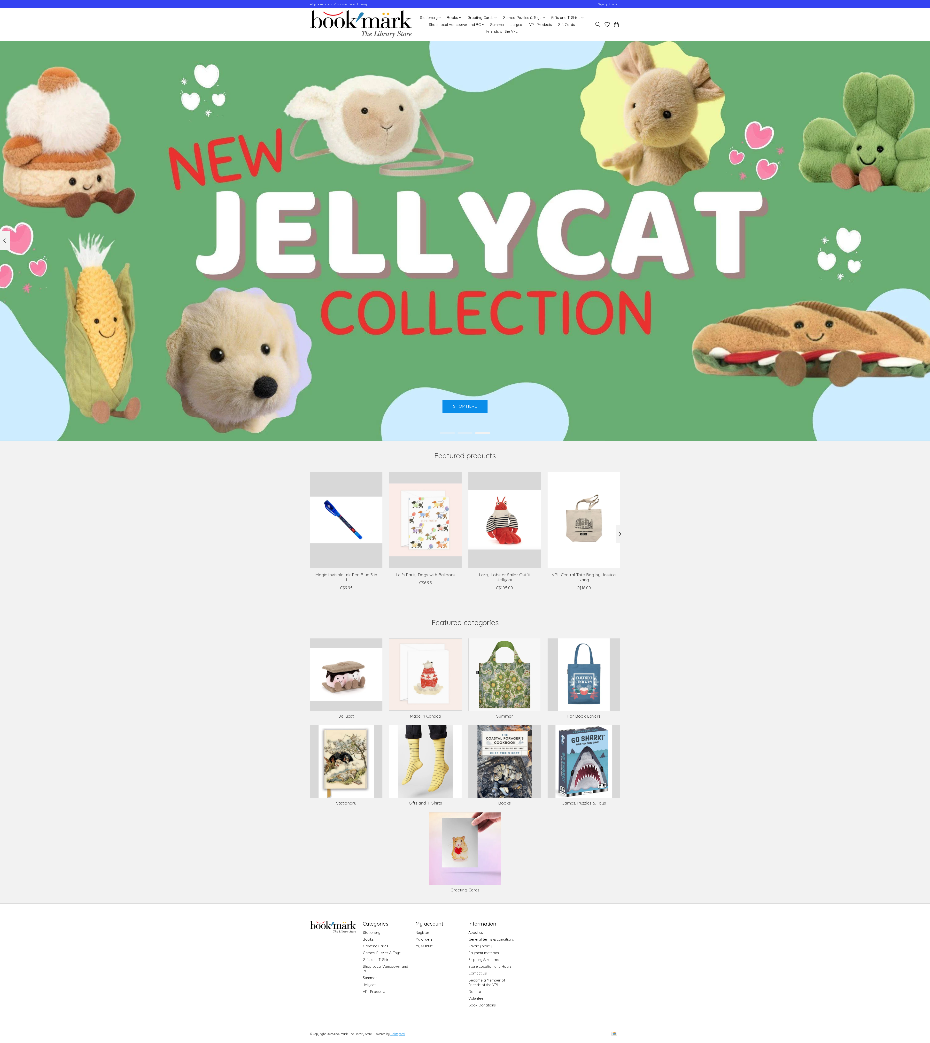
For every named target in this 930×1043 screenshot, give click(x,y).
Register (422, 932)
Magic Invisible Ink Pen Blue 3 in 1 (346, 577)
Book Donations (482, 1005)
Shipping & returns (483, 959)
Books (504, 802)
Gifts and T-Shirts (425, 802)
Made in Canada (425, 716)
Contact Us (477, 973)
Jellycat (517, 24)
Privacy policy (480, 946)
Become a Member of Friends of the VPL (486, 982)
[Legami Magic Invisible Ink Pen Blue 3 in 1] (346, 520)
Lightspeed (397, 1034)
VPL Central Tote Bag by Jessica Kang (584, 577)
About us (475, 932)
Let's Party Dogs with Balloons (425, 574)
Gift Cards (566, 24)
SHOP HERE (465, 406)
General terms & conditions (491, 939)
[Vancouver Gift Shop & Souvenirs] (361, 24)
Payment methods (483, 953)
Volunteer (476, 998)
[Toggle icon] (597, 24)
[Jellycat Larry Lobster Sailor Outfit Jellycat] (504, 520)
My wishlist (424, 946)
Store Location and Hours (490, 966)
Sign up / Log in (608, 4)
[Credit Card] (614, 1034)
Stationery (346, 802)
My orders (424, 939)
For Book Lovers (583, 716)
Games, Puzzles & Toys (584, 802)
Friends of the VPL (502, 31)
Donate (474, 991)
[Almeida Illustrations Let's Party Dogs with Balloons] (425, 520)
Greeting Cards (465, 889)
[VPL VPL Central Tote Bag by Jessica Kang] (584, 520)
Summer (497, 24)
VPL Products (540, 24)
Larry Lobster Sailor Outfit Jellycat (504, 577)
